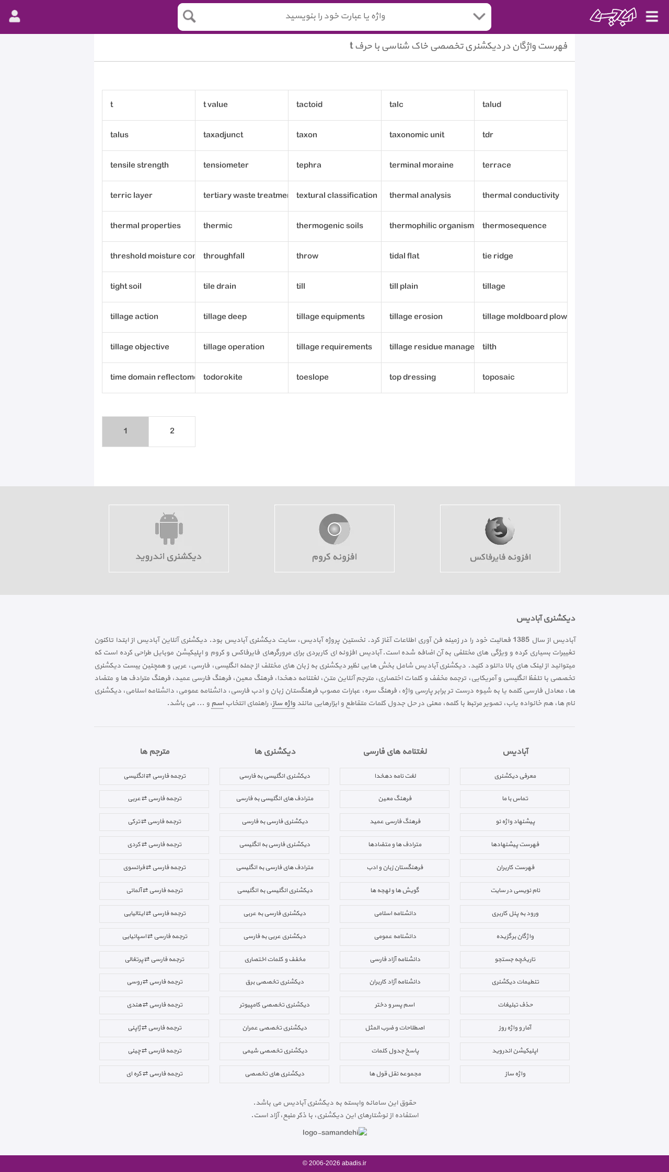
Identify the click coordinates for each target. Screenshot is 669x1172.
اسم (217, 703)
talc (396, 105)
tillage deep (225, 317)
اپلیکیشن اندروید (515, 1051)
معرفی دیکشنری (515, 776)
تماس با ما (515, 798)
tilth (489, 348)
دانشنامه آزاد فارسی (395, 959)
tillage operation (233, 348)
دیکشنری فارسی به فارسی (274, 821)
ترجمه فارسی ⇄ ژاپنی (154, 1028)
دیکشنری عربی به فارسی (274, 936)
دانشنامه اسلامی (395, 913)
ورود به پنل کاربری (514, 913)
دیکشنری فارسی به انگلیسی (274, 844)
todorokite (223, 378)
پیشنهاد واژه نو (515, 821)
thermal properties (145, 226)
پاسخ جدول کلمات (395, 1051)
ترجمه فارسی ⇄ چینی (154, 1051)
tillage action (134, 317)
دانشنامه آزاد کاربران (394, 982)
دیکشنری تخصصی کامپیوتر (274, 1005)
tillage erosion (416, 317)
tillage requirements (334, 348)
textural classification (336, 196)
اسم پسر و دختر (394, 1005)
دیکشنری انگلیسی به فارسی (274, 776)
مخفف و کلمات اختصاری (274, 959)
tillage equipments (330, 317)
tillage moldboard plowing (525, 317)
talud (491, 105)
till (300, 287)
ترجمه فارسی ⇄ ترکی (154, 821)
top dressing (412, 378)
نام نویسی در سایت (515, 890)
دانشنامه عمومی (395, 936)
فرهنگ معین (394, 798)
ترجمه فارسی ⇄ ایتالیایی (154, 913)
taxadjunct (223, 136)
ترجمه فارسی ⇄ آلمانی (154, 890)
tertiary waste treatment (246, 196)
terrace (496, 166)
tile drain (219, 287)
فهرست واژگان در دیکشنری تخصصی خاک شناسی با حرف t (458, 46)
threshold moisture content (152, 257)
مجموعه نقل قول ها (395, 1074)
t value (215, 105)
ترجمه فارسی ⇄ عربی (154, 798)
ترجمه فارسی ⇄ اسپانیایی (154, 936)
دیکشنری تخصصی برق (274, 982)
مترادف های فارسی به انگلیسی (274, 867)
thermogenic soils (329, 226)
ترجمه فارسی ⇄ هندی (154, 1005)
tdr (487, 136)
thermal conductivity (520, 196)
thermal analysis (420, 196)
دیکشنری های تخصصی (274, 1074)
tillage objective (139, 348)
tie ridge (497, 257)
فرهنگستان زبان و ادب (394, 867)
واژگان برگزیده (515, 936)
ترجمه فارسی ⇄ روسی (154, 982)
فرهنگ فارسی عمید (395, 821)
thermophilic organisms (432, 226)
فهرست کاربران (515, 867)
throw (307, 257)
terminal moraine (421, 166)
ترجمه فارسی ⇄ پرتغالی (154, 959)
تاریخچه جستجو (514, 959)
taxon (306, 136)
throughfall (224, 257)
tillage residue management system (432, 348)
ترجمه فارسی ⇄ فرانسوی (154, 867)
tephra (308, 166)
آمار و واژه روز (515, 1028)
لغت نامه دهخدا (395, 776)
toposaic (498, 378)
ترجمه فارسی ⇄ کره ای (154, 1074)
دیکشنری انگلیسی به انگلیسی (275, 890)
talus (119, 136)
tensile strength (139, 166)
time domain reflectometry (152, 378)
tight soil (126, 287)
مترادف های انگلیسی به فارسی (274, 798)
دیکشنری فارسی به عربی (274, 913)
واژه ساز (283, 703)
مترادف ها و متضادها (394, 844)
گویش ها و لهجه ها (394, 890)
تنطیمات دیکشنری (515, 982)
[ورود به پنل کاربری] (15, 17)
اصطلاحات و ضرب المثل (394, 1028)
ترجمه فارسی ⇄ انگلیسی (154, 776)
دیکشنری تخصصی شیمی (274, 1051)
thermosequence (514, 226)
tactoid (309, 105)
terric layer (131, 196)
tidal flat (404, 257)
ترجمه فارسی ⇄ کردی (154, 844)
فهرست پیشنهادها (515, 844)
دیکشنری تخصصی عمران (274, 1028)
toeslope (312, 378)
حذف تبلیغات (515, 1005)
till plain (403, 287)
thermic (218, 226)
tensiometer (226, 166)
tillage (493, 287)
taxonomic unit (416, 136)
